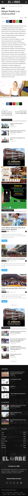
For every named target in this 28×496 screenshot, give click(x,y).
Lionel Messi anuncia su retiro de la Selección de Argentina (13, 228)
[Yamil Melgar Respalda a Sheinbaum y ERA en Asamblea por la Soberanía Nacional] (5, 348)
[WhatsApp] (17, 21)
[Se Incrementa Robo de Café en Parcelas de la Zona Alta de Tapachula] (5, 374)
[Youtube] (21, 483)
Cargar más (13, 305)
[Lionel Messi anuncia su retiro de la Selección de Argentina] (14, 219)
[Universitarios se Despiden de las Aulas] (5, 140)
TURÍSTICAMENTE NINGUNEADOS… (18, 393)
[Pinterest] (14, 21)
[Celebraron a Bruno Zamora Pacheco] (5, 125)
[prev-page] (2, 145)
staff (8, 231)
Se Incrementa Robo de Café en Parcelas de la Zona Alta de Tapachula (17, 373)
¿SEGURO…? (13, 386)
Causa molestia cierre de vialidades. (13, 259)
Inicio (2, 6)
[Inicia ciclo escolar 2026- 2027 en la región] (14, 280)
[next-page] (5, 145)
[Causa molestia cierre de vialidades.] (14, 251)
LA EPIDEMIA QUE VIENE (15, 379)
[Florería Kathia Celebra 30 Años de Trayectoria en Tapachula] (5, 132)
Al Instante (4, 127)
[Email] (20, 21)
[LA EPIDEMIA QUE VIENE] (5, 381)
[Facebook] (7, 21)
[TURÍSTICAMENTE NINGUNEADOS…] (5, 395)
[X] (10, 21)
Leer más (4, 240)
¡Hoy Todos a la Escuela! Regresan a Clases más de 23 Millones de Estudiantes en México (18, 340)
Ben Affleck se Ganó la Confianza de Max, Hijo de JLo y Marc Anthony (6, 113)
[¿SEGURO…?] (5, 388)
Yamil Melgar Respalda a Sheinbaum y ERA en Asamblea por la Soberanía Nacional (18, 348)
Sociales (6, 6)
